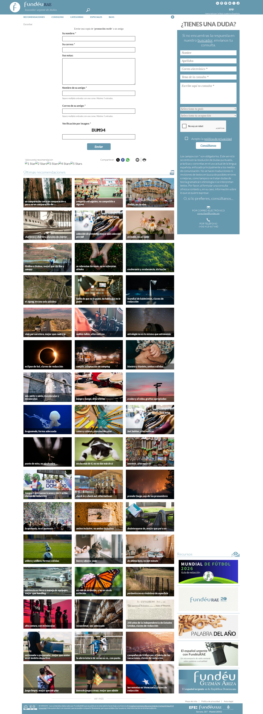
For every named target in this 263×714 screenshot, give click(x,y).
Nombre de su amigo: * (74, 87)
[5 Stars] (76, 163)
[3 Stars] (53, 163)
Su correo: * (68, 44)
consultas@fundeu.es (208, 213)
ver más (99, 698)
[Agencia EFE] (231, 9)
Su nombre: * (69, 33)
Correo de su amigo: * (74, 105)
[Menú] (172, 17)
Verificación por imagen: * (76, 123)
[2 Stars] (41, 163)
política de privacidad (218, 139)
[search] (88, 10)
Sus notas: (67, 55)
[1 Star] (30, 163)
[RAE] (238, 9)
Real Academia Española (229, 13)
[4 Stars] (64, 163)
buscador (205, 40)
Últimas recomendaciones (44, 172)
